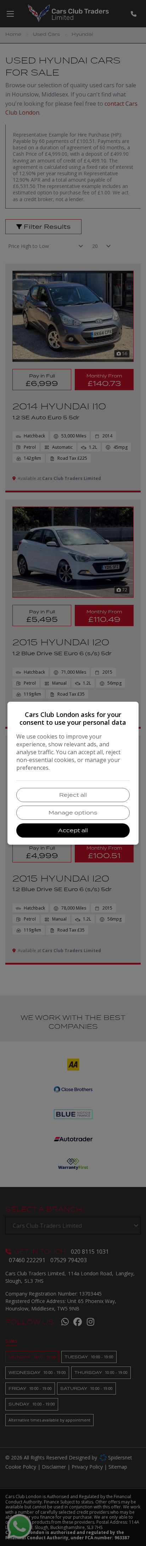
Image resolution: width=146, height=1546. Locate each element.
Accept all (73, 830)
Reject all (73, 794)
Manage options (73, 812)
